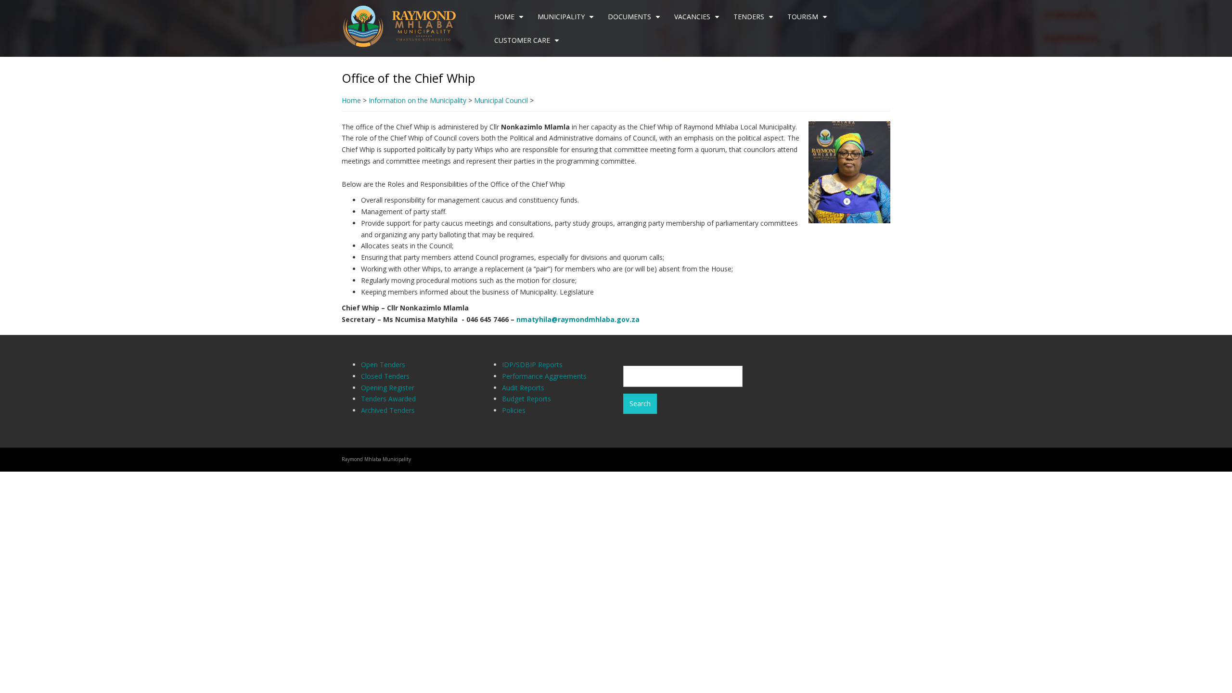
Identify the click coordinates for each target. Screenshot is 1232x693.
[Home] (403, 25)
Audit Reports (523, 387)
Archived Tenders (388, 410)
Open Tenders (383, 364)
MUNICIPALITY (567, 20)
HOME (510, 20)
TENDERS (754, 20)
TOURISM (808, 20)
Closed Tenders (385, 376)
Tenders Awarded (388, 398)
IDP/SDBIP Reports (532, 364)
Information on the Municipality (417, 100)
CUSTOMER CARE (528, 44)
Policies (514, 410)
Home (351, 100)
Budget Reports (526, 398)
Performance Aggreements (544, 376)
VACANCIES (698, 20)
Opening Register (387, 387)
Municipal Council (501, 100)
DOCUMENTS (635, 20)
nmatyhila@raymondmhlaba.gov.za (578, 319)
